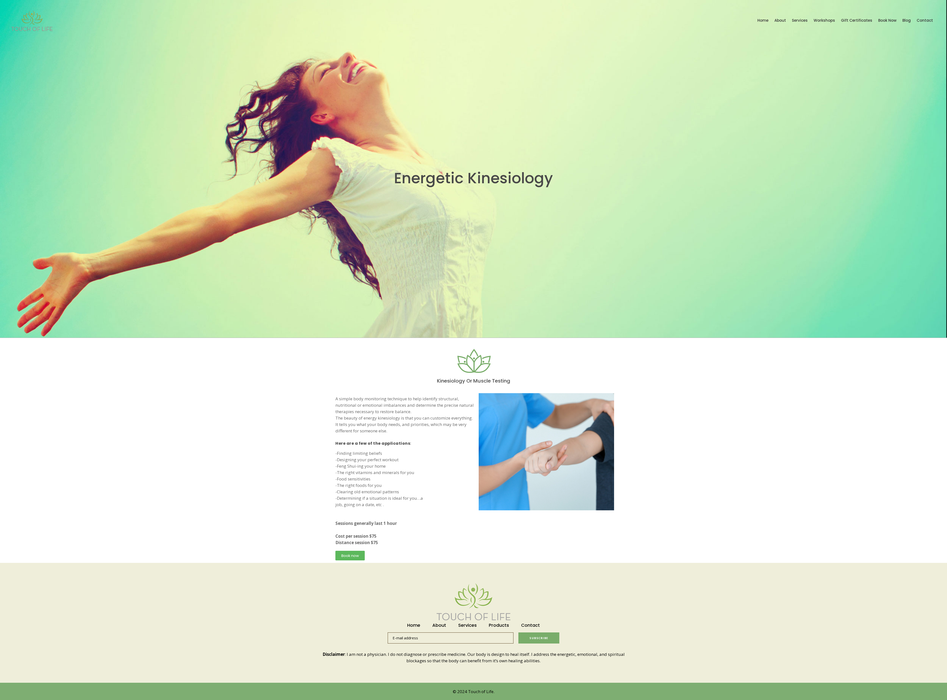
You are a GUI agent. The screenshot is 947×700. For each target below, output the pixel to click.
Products (499, 625)
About (439, 625)
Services (467, 625)
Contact (530, 625)
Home (413, 625)
